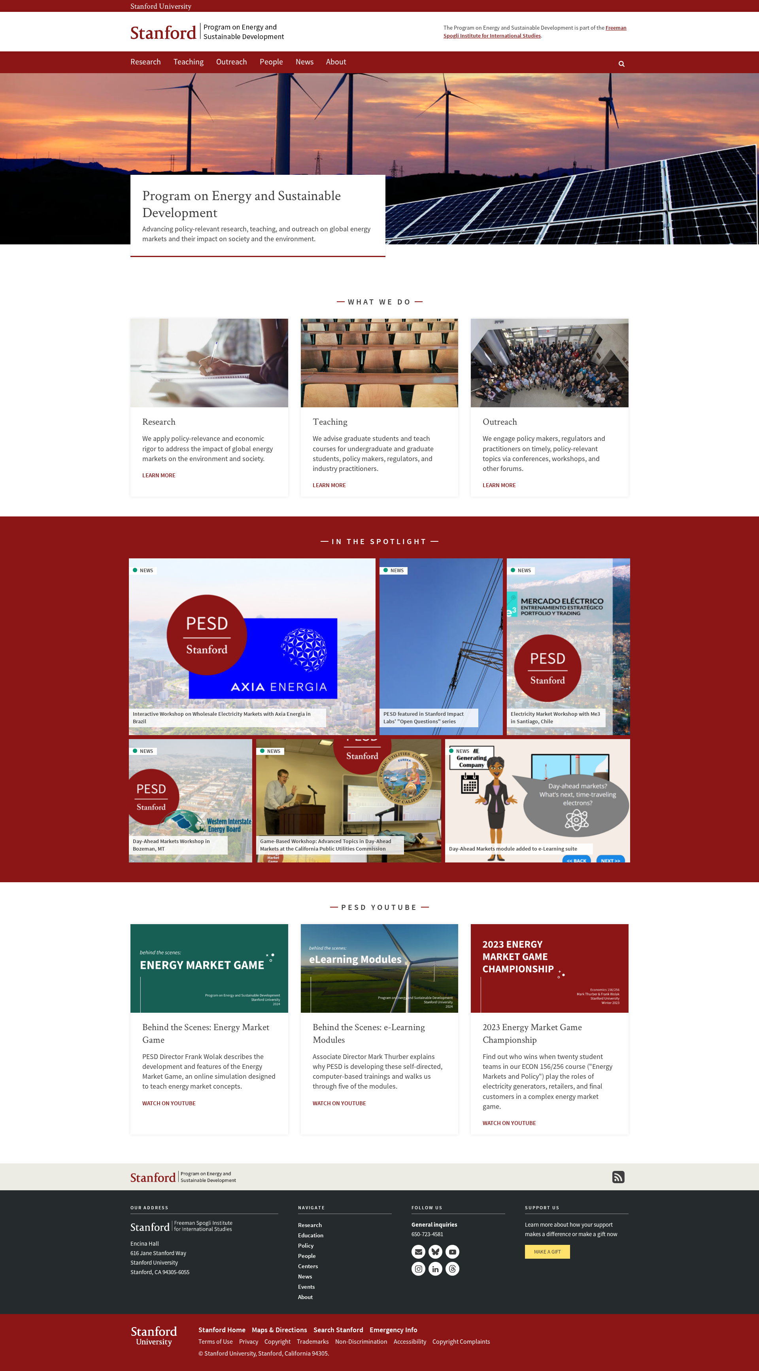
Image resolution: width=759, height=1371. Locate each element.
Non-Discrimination (361, 1341)
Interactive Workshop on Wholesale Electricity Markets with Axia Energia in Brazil (222, 717)
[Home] (207, 32)
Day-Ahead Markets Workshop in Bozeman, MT (171, 845)
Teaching (189, 61)
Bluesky (435, 1252)
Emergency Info (393, 1329)
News (304, 61)
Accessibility (410, 1341)
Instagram (418, 1269)
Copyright (277, 1341)
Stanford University (160, 6)
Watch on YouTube (169, 1103)
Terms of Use (215, 1341)
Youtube (452, 1252)
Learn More (159, 475)
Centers (308, 1266)
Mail (418, 1252)
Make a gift (547, 1251)
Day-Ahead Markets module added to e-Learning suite (513, 848)
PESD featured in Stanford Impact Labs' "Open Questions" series (423, 717)
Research (145, 61)
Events (306, 1286)
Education (310, 1235)
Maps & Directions (279, 1329)
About (336, 61)
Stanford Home (221, 1329)
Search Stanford (338, 1329)
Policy (305, 1245)
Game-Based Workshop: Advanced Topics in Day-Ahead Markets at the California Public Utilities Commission (325, 845)
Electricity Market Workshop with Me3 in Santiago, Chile (555, 717)
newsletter (618, 1177)
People (271, 61)
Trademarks (313, 1341)
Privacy (248, 1341)
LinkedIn (435, 1269)
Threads (452, 1269)
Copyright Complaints (461, 1341)
